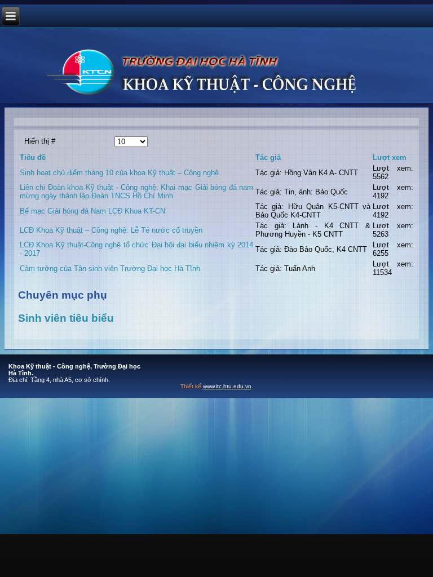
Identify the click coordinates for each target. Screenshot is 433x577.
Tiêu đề (33, 157)
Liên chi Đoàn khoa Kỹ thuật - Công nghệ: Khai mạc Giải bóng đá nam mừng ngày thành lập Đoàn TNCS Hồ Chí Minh (136, 191)
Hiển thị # (39, 141)
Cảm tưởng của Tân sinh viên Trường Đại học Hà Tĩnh (110, 268)
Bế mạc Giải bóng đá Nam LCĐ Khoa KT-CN (92, 211)
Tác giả (268, 157)
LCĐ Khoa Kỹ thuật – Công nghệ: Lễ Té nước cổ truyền (111, 230)
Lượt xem (390, 157)
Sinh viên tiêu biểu (66, 318)
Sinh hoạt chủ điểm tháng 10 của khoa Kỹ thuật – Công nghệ (119, 172)
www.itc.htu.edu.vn (227, 386)
